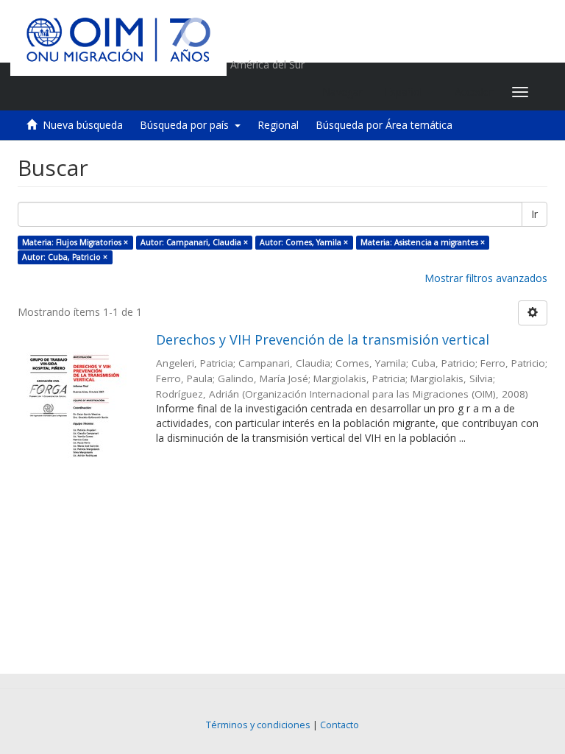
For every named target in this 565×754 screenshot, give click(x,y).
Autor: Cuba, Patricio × (64, 257)
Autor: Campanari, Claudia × (194, 242)
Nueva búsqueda (83, 125)
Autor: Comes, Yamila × (304, 242)
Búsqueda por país (187, 125)
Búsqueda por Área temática (384, 125)
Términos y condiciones (258, 725)
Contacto (339, 725)
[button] (409, 92)
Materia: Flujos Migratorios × (75, 242)
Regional (278, 125)
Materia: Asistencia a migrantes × (422, 242)
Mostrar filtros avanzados (485, 278)
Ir (534, 214)
